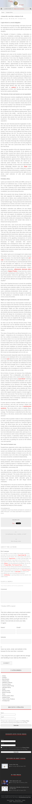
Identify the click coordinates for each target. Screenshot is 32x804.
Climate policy (5, 680)
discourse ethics (26, 269)
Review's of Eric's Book (8, 695)
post (8, 359)
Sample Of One (22, 18)
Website (3, 637)
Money (6, 563)
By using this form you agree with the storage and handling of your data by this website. (15, 657)
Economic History (6, 684)
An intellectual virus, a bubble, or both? (16, 534)
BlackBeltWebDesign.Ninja (25, 797)
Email (19, 627)
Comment (4, 589)
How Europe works (16, 541)
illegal (25, 166)
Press (3, 694)
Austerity (4, 677)
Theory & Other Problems (8, 699)
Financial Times (26, 570)
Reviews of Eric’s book (13, 764)
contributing (7, 575)
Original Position (12, 271)
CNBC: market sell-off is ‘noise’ (15, 780)
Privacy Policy (25, 721)
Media (3, 689)
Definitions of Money (7, 682)
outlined (13, 87)
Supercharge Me (22, 555)
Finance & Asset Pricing (8, 685)
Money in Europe (6, 692)
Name (3, 627)
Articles (4, 676)
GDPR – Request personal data (16, 801)
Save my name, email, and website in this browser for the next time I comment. (13, 650)
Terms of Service (10, 800)
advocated (17, 571)
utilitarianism (17, 269)
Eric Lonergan (5, 18)
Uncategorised (5, 700)
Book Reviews (5, 679)
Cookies (23, 800)
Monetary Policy (6, 690)
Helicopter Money (6, 687)
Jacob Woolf (21, 378)
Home (3, 12)
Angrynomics (12, 558)
